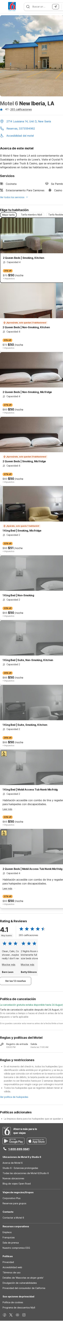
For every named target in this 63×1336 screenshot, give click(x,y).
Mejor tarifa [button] (8, 214)
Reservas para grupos (14, 1203)
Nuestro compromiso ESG (16, 1247)
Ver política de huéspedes (14, 1097)
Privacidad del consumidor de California (24, 1288)
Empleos (7, 1232)
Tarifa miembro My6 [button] (31, 214)
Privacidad (8, 1262)
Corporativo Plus (12, 1198)
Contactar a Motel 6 (13, 1217)
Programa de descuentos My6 (19, 1307)
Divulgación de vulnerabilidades (20, 1282)
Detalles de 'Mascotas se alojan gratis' (23, 1277)
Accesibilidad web (12, 1267)
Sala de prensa (11, 1242)
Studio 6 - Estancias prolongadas (20, 1168)
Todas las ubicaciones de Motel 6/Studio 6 (26, 1173)
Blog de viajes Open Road (17, 1183)
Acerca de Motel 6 (13, 1162)
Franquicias (9, 1237)
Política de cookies (13, 1302)
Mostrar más (8, 964)
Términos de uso (12, 1272)
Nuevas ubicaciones (13, 1178)
